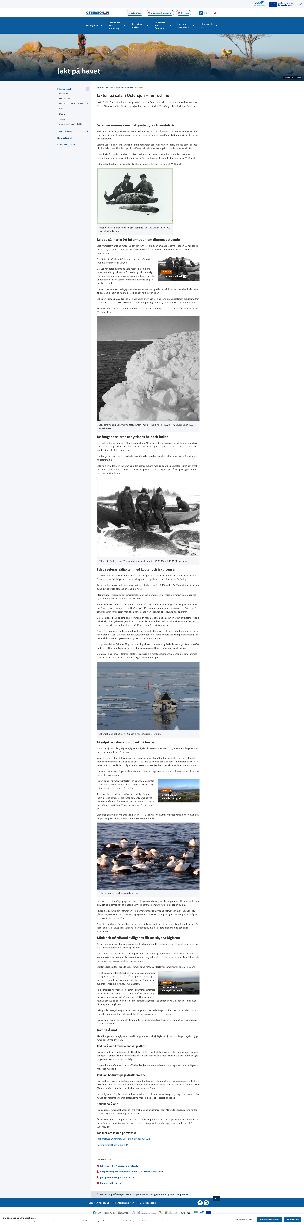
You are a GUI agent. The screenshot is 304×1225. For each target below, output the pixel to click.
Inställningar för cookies (244, 1219)
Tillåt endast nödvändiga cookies (269, 1219)
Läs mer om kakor (160, 1221)
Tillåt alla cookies (292, 1219)
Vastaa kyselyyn (16, 1206)
